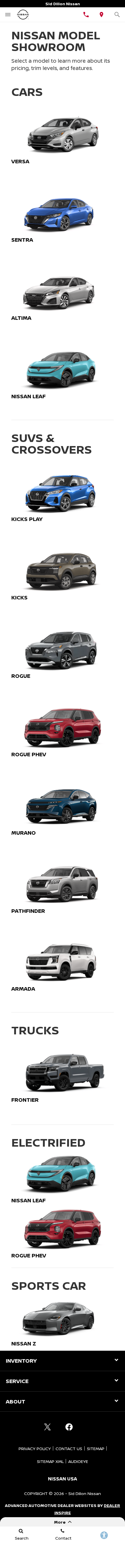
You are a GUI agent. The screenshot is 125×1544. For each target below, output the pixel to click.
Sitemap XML (50, 1461)
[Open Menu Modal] (8, 14)
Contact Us (69, 1448)
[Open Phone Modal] (86, 14)
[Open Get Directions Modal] (102, 14)
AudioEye (78, 1461)
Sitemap (95, 1448)
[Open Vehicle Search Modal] (117, 14)
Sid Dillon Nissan (84, 1493)
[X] (47, 1426)
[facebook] (69, 1426)
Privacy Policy (35, 1448)
